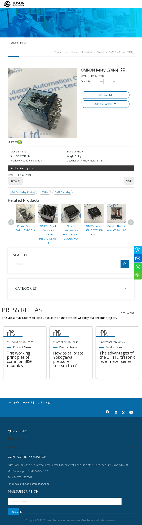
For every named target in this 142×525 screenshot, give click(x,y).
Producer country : (20, 160)
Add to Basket (103, 104)
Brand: (70, 151)
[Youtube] (131, 413)
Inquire (103, 95)
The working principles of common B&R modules (19, 359)
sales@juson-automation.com (32, 483)
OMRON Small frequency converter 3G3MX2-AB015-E (48, 234)
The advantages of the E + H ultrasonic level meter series (117, 357)
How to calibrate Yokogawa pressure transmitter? (68, 359)
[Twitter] (123, 413)
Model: (14, 151)
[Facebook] (107, 413)
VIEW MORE (130, 312)
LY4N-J (44, 192)
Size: (12, 156)
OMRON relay (62, 192)
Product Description (22, 168)
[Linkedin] (115, 413)
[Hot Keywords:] (125, 264)
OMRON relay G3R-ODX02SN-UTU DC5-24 (94, 230)
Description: (73, 160)
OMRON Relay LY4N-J (22, 192)
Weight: (71, 156)
